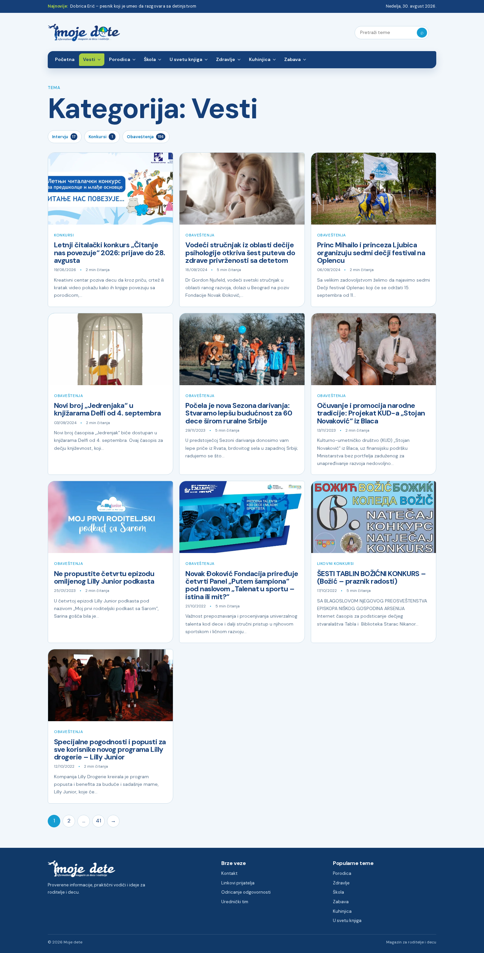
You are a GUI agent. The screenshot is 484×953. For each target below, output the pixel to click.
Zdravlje (225, 59)
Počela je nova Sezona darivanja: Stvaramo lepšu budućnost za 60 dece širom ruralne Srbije (238, 413)
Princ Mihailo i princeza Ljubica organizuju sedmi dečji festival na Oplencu (371, 252)
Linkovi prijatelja (238, 883)
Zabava (292, 59)
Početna (64, 59)
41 (98, 820)
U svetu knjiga (186, 59)
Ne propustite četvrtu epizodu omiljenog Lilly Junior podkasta (104, 577)
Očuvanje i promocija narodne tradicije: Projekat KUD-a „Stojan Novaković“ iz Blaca (371, 413)
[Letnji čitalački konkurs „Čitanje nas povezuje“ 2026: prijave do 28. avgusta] (110, 189)
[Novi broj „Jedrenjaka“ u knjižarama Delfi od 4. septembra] (110, 349)
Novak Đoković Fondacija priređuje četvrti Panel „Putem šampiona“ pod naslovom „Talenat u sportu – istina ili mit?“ (241, 585)
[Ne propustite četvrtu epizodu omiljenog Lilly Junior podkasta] (110, 517)
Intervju (64, 136)
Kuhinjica (259, 59)
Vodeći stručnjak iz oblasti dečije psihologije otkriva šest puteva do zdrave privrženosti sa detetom (240, 252)
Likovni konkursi (335, 563)
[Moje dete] (84, 33)
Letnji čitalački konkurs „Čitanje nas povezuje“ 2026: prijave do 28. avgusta (109, 252)
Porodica (119, 59)
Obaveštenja (145, 136)
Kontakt (229, 873)
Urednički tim (234, 902)
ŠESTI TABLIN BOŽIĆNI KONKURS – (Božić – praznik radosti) (371, 577)
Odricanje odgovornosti (246, 892)
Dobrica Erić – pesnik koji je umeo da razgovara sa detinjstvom (133, 6)
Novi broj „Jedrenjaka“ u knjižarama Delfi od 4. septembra (107, 409)
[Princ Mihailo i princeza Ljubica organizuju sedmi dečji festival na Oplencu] (373, 189)
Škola (150, 59)
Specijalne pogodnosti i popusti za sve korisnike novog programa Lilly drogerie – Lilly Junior (110, 749)
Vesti (89, 59)
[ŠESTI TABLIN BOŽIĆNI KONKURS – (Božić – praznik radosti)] (373, 517)
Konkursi (101, 136)
